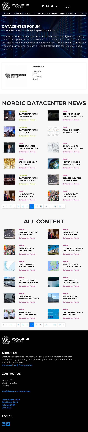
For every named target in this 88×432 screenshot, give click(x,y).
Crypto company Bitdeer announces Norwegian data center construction (28, 281)
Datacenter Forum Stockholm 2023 (28, 179)
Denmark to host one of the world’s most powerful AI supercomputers (73, 115)
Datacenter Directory (45, 14)
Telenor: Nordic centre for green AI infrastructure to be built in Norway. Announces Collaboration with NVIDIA (28, 147)
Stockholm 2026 (10, 402)
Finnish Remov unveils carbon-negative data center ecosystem (72, 281)
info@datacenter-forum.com (16, 391)
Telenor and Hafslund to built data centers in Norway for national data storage (28, 313)
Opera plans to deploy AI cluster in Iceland (73, 147)
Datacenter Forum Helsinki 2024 (28, 115)
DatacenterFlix (68, 14)
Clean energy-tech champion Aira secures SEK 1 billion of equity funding (73, 179)
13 (36, 206)
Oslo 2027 (7, 408)
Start (7, 14)
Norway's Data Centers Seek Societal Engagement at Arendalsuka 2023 (72, 195)
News (65, 111)
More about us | (10, 365)
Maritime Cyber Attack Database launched (72, 265)
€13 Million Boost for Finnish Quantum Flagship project (28, 163)
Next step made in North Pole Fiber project (71, 163)
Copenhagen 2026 (11, 399)
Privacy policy (25, 365)
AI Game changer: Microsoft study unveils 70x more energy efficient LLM (73, 131)
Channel (23, 111)
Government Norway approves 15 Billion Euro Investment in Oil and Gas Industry (29, 297)
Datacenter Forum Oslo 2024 (28, 131)
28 (54, 206)
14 (41, 206)
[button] (87, 14)
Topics (83, 14)
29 (60, 206)
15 (46, 206)
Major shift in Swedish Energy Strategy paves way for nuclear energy (73, 297)
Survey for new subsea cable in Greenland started (28, 265)
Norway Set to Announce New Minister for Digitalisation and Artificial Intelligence (28, 195)
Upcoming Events (22, 14)
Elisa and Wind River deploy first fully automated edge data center (73, 249)
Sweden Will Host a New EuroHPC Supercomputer (73, 313)
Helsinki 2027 (8, 405)
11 (27, 206)
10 (23, 206)
